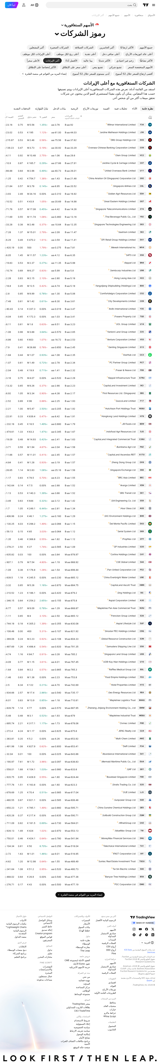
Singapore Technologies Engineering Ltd (115, 224)
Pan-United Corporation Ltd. (121, 569)
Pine (114, 953)
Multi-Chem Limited (126, 738)
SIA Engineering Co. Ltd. (123, 500)
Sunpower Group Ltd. (125, 800)
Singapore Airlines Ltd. (124, 186)
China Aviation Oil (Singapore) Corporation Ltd (112, 178)
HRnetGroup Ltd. (127, 823)
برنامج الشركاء (19, 953)
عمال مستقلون (45, 976)
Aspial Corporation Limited (122, 600)
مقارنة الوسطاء (83, 947)
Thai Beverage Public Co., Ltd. (120, 216)
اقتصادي (112, 982)
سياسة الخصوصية (82, 1027)
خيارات (113, 1009)
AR (32, 5)
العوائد (113, 986)
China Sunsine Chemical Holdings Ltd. (116, 807)
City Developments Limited (122, 301)
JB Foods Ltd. (129, 424)
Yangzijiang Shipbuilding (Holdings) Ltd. (115, 285)
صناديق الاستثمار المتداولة (108, 934)
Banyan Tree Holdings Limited (120, 876)
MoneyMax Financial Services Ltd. (118, 838)
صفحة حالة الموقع (81, 1047)
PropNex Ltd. (129, 539)
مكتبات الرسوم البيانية (16, 923)
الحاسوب (112, 1029)
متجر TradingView (81, 1003)
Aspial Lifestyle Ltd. (126, 623)
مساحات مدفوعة (44, 979)
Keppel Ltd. (130, 262)
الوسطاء (86, 943)
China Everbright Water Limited (120, 577)
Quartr (149, 980)
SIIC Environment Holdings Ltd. (120, 516)
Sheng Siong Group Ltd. (123, 462)
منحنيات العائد (109, 1006)
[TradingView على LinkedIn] (153, 935)
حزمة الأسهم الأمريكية (79, 967)
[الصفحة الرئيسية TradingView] (146, 5)
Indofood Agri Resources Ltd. (121, 431)
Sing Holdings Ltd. (126, 592)
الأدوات (23, 920)
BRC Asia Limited (127, 477)
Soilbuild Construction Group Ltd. (119, 815)
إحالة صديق (47, 930)
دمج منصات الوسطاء (17, 950)
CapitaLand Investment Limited (120, 385)
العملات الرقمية (109, 943)
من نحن (86, 977)
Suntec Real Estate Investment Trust (117, 861)
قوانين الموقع (46, 936)
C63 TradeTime (82, 1010)
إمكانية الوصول (83, 1034)
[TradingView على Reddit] (134, 935)
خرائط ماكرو (110, 1013)
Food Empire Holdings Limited (120, 677)
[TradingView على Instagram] (134, 929)
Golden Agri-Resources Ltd (122, 193)
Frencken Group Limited (123, 615)
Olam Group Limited (125, 155)
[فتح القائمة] (153, 5)
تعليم (50, 953)
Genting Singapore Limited (122, 347)
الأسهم (113, 930)
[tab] (146, 47)
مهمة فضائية (84, 980)
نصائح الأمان (84, 1037)
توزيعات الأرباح (109, 989)
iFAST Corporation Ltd (124, 853)
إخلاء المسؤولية (83, 1023)
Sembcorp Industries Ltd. (123, 270)
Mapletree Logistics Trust (123, 700)
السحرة (48, 972)
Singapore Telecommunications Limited (116, 209)
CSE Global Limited (126, 562)
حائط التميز (47, 926)
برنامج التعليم (20, 956)
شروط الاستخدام (82, 1020)
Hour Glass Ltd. (128, 508)
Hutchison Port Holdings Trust (120, 408)
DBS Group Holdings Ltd (123, 140)
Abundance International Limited (119, 754)
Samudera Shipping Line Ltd (121, 646)
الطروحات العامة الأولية (105, 992)
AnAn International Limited (122, 308)
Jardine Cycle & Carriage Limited (119, 163)
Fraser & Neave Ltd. (125, 370)
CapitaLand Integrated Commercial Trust (115, 439)
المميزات (86, 920)
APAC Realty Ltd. (127, 730)
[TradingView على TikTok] (140, 935)
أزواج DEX (111, 950)
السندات (112, 939)
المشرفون (47, 940)
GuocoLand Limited (126, 401)
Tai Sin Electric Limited (124, 869)
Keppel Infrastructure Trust (122, 377)
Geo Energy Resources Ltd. (122, 692)
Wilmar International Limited (121, 124)
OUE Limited (129, 792)
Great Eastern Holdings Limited (120, 201)
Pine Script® (109, 1016)
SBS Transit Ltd (128, 493)
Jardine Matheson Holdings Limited (118, 132)
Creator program (43, 933)
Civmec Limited (128, 723)
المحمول (112, 1026)
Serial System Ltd (127, 531)
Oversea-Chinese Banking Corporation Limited (112, 147)
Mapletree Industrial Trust (123, 715)
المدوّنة (86, 983)
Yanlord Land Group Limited (121, 331)
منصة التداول (20, 936)
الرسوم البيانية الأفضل (106, 920)
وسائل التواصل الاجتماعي (45, 921)
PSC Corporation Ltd (125, 884)
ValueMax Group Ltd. (125, 830)
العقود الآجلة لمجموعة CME (77, 960)
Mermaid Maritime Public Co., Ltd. (118, 761)
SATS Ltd (131, 255)
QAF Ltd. (131, 769)
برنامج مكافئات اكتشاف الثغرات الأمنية (75, 1042)
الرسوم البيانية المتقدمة (19, 932)
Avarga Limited (128, 485)
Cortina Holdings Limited (123, 554)
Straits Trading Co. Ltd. (124, 784)
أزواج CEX (111, 946)
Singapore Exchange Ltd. (123, 470)
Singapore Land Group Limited (120, 654)
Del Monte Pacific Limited (123, 523)
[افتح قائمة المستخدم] (24, 5)
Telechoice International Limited (119, 846)
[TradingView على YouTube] (140, 929)
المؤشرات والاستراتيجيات (45, 968)
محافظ (113, 1002)
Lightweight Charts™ (16, 927)
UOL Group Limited (126, 324)
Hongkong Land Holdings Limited (119, 416)
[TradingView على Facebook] (146, 929)
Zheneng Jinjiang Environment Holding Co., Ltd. (111, 707)
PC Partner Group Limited (123, 362)
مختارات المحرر (45, 956)
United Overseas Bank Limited (120, 170)
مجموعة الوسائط (82, 994)
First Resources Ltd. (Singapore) (119, 393)
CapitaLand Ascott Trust (123, 585)
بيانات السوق (84, 927)
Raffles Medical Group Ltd (122, 669)
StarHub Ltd (129, 354)
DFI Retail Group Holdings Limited (118, 239)
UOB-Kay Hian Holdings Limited (119, 661)
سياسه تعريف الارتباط (80, 1030)
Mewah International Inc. (123, 247)
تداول (49, 950)
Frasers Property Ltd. (125, 316)
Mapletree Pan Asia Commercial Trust (117, 608)
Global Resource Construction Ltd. (118, 638)
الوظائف (86, 990)
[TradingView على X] (153, 929)
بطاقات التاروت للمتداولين (78, 1007)
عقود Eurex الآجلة (81, 963)
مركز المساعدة (83, 987)
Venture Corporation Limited (121, 339)
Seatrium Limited (127, 232)
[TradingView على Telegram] (146, 935)
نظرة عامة (85, 940)
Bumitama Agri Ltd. (126, 447)
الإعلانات (22, 946)
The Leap (85, 950)
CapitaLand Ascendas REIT (122, 454)
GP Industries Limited (125, 546)
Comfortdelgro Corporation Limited (118, 293)
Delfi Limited (129, 746)
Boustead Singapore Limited (121, 777)
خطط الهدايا (84, 930)
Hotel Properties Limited (123, 684)
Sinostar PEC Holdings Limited (120, 631)
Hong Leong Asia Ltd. (125, 278)
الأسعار (86, 923)
